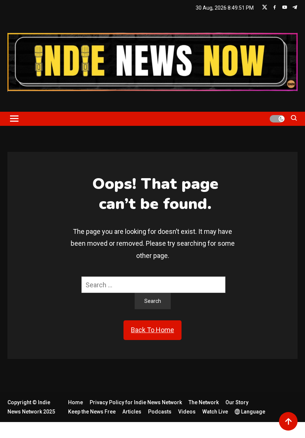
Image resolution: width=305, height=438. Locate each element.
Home (75, 402)
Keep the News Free (92, 412)
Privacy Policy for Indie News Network (136, 402)
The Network (204, 402)
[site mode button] (277, 118)
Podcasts (159, 412)
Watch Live (215, 412)
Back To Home (152, 330)
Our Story (236, 402)
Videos (187, 412)
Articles (131, 412)
